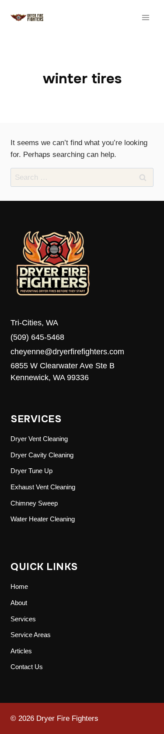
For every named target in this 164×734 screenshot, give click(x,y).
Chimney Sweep (34, 503)
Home (19, 586)
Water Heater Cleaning (42, 519)
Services (23, 619)
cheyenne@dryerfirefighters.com (67, 351)
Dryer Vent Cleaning (39, 438)
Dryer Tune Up (31, 470)
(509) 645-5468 (37, 337)
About (18, 602)
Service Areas (30, 634)
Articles (21, 651)
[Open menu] (145, 17)
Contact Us (26, 666)
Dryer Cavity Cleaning (41, 455)
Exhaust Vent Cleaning (42, 487)
